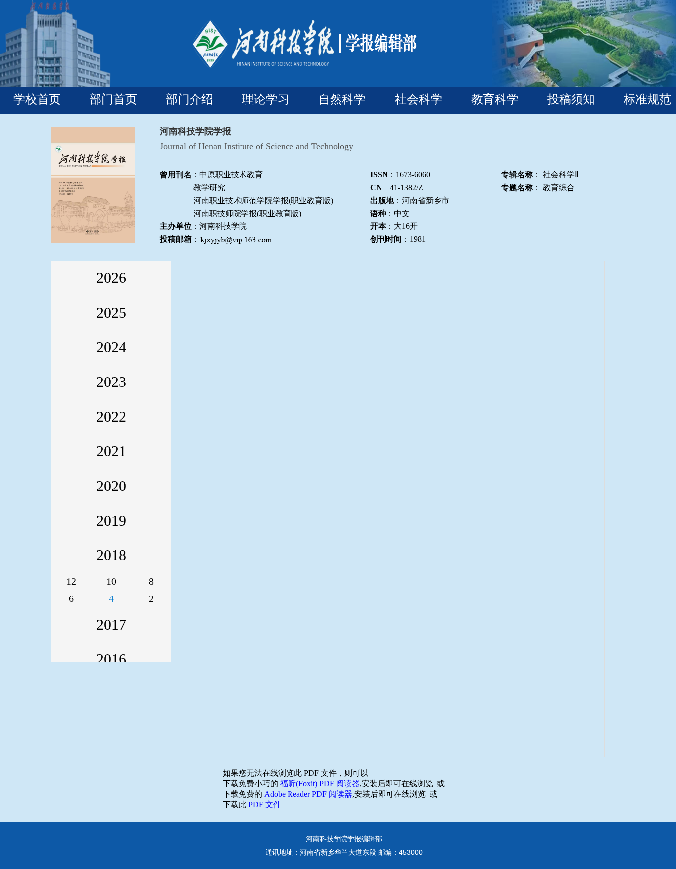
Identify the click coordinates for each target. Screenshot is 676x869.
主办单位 (176, 226)
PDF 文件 (264, 804)
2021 (111, 451)
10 (111, 581)
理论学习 (266, 99)
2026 (111, 278)
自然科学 (342, 99)
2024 (111, 347)
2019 (111, 520)
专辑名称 (517, 174)
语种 (378, 213)
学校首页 (37, 99)
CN (376, 187)
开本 (378, 226)
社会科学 (418, 99)
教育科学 (495, 99)
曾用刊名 (176, 174)
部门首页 (113, 99)
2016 (111, 659)
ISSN (379, 174)
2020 (111, 486)
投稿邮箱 (176, 239)
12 (71, 581)
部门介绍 (189, 99)
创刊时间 (386, 239)
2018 (111, 555)
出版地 (382, 200)
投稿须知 (571, 99)
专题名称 (517, 187)
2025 (111, 312)
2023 (111, 382)
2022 (111, 416)
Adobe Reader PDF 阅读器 (308, 794)
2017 (111, 624)
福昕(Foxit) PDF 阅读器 (320, 783)
